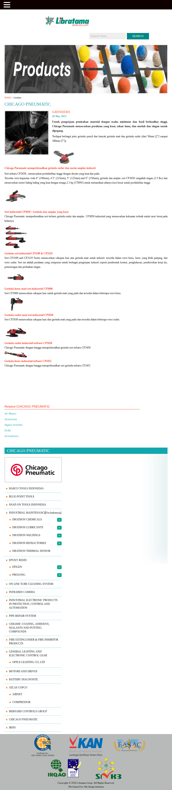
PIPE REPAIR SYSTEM (22, 615)
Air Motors (10, 413)
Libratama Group (84, 783)
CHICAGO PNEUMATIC (23, 719)
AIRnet (17, 694)
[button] (8, 4)
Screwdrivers (11, 436)
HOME (7, 97)
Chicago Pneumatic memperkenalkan (26, 168)
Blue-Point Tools (21, 496)
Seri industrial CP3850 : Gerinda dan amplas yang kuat (36, 211)
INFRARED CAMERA (22, 592)
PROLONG (18, 574)
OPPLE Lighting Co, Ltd (28, 662)
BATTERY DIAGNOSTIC (23, 679)
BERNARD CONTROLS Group (28, 711)
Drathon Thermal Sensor (31, 551)
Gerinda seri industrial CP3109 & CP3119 (28, 253)
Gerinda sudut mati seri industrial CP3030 (28, 315)
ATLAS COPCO (18, 687)
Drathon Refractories (29, 543)
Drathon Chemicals (27, 519)
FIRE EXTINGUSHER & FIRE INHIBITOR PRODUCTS (33, 641)
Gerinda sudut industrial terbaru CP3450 (28, 343)
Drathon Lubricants (27, 527)
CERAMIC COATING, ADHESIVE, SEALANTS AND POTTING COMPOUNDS (29, 627)
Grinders (61, 112)
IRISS (12, 727)
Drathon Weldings (26, 535)
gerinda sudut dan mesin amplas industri (72, 168)
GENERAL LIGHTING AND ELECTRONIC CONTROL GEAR (28, 653)
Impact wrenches (13, 424)
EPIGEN (17, 566)
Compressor (21, 702)
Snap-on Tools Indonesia (27, 504)
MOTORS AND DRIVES (23, 671)
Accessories (10, 419)
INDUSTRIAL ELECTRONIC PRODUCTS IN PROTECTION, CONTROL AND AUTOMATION (33, 604)
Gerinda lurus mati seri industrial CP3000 (28, 288)
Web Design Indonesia (94, 787)
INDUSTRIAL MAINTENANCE (27, 512)
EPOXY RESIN (18, 560)
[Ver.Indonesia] (53, 512)
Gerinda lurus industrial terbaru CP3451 (28, 361)
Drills (7, 430)
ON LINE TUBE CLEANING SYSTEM (31, 584)
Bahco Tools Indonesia (26, 488)
